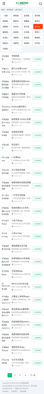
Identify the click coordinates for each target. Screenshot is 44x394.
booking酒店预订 (18, 106)
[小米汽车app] (6, 222)
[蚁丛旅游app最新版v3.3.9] (6, 312)
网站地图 (23, 391)
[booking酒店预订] (6, 108)
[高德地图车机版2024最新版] (6, 86)
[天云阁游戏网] (22, 5)
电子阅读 (27, 26)
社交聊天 (27, 32)
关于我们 (5, 391)
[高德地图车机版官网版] (6, 185)
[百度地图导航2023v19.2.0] (6, 325)
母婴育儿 (16, 37)
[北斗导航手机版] (6, 171)
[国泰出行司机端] (6, 96)
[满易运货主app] (6, 349)
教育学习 (16, 21)
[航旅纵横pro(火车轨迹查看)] (6, 211)
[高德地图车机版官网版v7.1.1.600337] (6, 339)
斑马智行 (15, 144)
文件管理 (38, 43)
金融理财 (6, 26)
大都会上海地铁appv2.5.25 (23, 296)
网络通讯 (16, 15)
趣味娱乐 (38, 37)
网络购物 (27, 43)
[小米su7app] (6, 235)
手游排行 (14, 391)
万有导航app (17, 271)
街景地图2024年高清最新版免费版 (26, 258)
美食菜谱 (27, 37)
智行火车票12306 (19, 68)
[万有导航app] (6, 273)
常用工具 (38, 32)
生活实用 (6, 37)
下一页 (32, 375)
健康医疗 (27, 21)
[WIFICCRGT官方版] (6, 286)
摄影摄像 (6, 32)
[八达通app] (6, 159)
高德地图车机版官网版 (21, 182)
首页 (3, 9)
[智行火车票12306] (6, 70)
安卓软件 (10, 9)
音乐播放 (38, 15)
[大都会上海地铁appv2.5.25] (6, 299)
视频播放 (6, 21)
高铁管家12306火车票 (21, 119)
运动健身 (27, 15)
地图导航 (16, 43)
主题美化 (6, 48)
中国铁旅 (15, 55)
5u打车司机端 (17, 359)
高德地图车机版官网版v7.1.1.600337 (27, 334)
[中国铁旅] (6, 58)
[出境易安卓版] (6, 133)
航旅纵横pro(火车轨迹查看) (23, 207)
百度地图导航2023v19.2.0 (22, 321)
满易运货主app (18, 347)
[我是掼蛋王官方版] (6, 247)
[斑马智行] (6, 146)
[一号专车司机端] (6, 197)
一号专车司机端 (18, 195)
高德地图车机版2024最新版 (23, 81)
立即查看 (37, 59)
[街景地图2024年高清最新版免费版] (6, 263)
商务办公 (38, 21)
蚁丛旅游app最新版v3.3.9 (22, 309)
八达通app (16, 157)
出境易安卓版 (17, 131)
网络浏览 (6, 43)
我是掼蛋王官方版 (19, 245)
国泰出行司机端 (18, 93)
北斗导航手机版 (18, 169)
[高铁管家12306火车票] (6, 122)
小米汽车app (17, 220)
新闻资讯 (16, 32)
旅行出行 (18, 9)
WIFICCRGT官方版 (19, 283)
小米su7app (16, 233)
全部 (6, 15)
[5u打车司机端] (6, 361)
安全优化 (16, 26)
